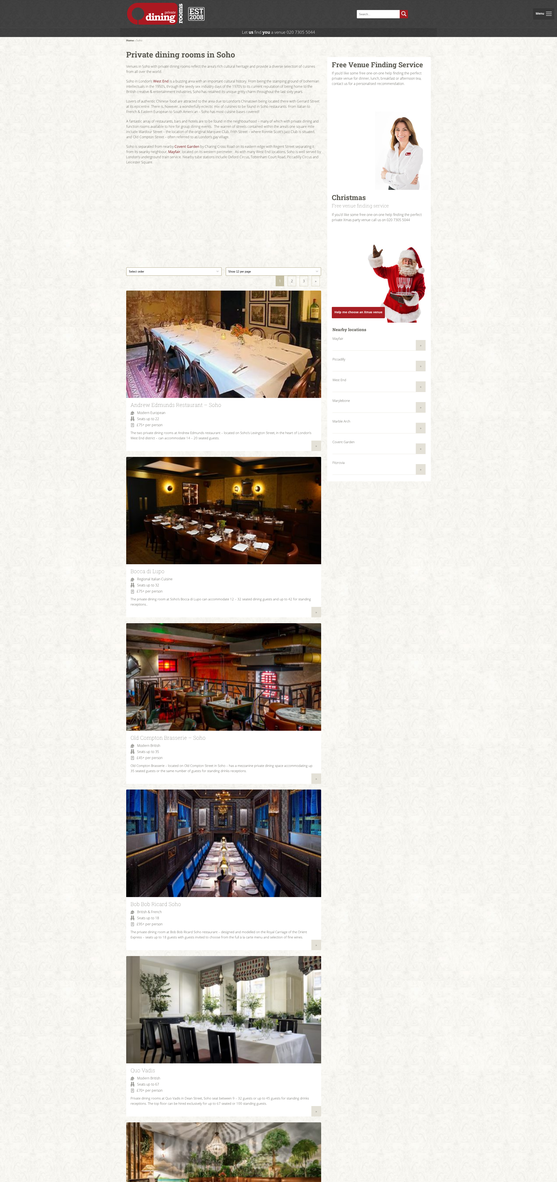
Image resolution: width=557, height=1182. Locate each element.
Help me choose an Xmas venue (358, 312)
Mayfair (174, 151)
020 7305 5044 (301, 32)
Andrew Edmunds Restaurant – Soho (176, 404)
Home (130, 40)
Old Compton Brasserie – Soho (168, 737)
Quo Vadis (143, 1070)
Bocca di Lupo (147, 571)
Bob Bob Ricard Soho (156, 904)
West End (161, 81)
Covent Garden (186, 146)
